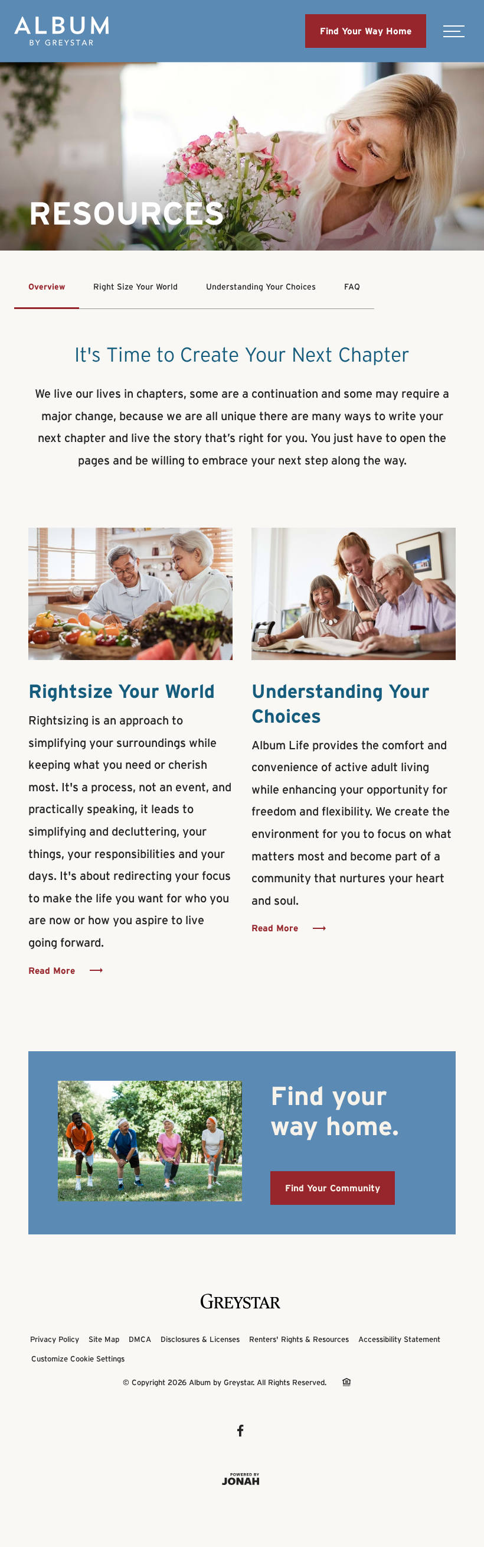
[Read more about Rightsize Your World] (130, 594)
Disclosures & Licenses (200, 1339)
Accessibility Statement (399, 1339)
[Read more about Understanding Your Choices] (353, 594)
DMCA (140, 1339)
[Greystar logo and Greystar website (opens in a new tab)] (242, 1301)
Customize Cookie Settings (78, 1358)
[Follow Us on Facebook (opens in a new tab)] (242, 1431)
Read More (51, 971)
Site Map (104, 1339)
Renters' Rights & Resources (299, 1339)
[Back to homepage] (61, 31)
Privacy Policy (54, 1339)
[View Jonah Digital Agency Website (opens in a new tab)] (242, 1479)
